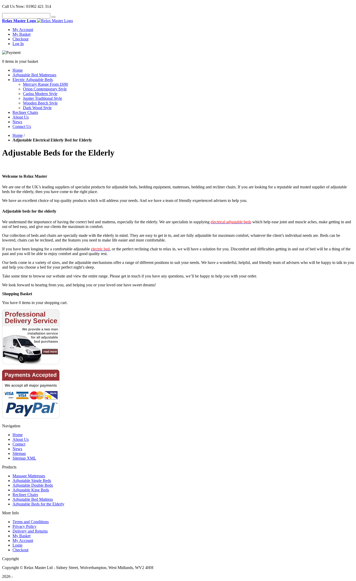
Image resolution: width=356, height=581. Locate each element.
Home (18, 70)
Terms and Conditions (31, 522)
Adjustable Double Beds (33, 485)
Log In (18, 43)
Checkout (20, 39)
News (17, 122)
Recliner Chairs (25, 494)
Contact (19, 444)
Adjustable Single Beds (32, 480)
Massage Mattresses (29, 476)
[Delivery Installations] (30, 363)
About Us (21, 117)
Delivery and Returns (30, 531)
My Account (23, 29)
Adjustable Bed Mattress (33, 499)
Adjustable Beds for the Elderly (38, 504)
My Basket (21, 34)
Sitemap (19, 453)
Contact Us (22, 126)
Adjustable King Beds (31, 490)
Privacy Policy (24, 526)
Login (17, 545)
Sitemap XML (24, 458)
